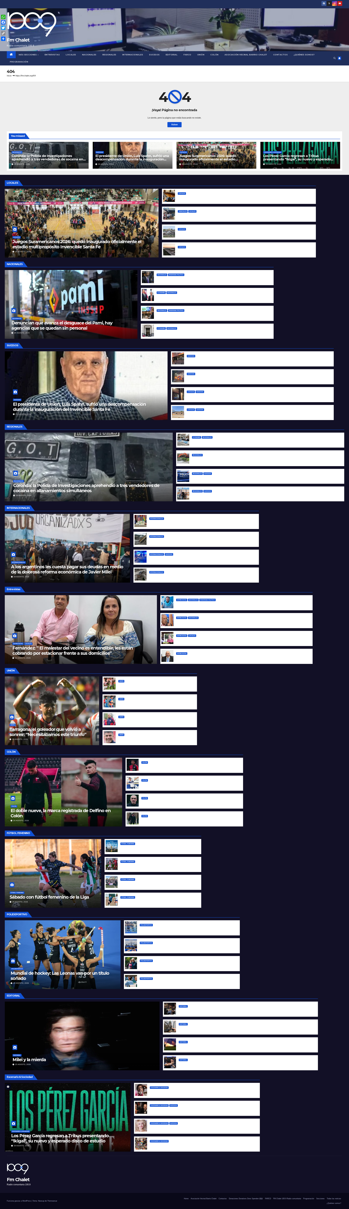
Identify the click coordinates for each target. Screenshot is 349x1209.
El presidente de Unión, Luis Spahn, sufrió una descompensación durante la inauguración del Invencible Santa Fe (132, 159)
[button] (334, 58)
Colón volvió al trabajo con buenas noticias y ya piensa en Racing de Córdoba (182, 820)
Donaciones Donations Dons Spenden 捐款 (246, 1199)
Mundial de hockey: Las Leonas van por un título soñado (60, 975)
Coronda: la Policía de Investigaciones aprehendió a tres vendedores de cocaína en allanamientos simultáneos (47, 159)
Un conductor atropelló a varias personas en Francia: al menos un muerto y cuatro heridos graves (201, 558)
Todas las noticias (334, 1199)
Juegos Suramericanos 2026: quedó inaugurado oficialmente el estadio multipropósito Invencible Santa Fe (207, 159)
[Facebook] (3, 22)
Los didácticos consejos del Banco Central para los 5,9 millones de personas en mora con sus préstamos (213, 332)
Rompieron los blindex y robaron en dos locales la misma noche (221, 396)
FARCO (187, 54)
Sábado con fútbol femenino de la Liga (49, 897)
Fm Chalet (18, 40)
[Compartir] (3, 38)
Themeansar (52, 1201)
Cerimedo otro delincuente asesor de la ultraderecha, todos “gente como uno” (192, 523)
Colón (214, 54)
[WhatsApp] (3, 17)
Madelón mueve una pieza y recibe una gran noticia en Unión (151, 721)
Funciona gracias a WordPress (19, 1201)
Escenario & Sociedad (272, 152)
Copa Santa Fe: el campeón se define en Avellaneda (148, 901)
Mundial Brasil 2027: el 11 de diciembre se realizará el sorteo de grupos (158, 848)
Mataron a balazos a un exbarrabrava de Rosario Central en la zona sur (229, 478)
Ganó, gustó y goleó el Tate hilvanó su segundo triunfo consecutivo (155, 685)
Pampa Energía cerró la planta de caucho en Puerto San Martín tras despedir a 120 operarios (241, 441)
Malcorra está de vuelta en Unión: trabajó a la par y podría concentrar (155, 739)
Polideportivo (17, 969)
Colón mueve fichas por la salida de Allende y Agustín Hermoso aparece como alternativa (189, 784)
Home (186, 1199)
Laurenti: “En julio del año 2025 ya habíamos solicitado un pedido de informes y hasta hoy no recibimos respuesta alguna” (242, 657)
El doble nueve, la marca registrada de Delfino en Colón (61, 813)
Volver (174, 124)
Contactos (280, 54)
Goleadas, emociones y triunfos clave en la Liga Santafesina (152, 866)
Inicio (9, 75)
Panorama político (176, 274)
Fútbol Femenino (17, 892)
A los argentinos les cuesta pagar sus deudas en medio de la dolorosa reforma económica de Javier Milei (67, 569)
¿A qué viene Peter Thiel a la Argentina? (178, 314)
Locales (71, 54)
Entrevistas (52, 54)
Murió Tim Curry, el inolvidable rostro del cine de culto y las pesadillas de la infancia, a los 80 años (202, 1109)
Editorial (172, 54)
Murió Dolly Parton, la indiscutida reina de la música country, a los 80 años (189, 1127)
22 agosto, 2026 (23, 658)
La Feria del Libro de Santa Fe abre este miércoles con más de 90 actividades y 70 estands (199, 1145)
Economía (161, 292)
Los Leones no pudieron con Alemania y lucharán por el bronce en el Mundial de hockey (187, 929)
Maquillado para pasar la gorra (173, 297)
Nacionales (89, 54)
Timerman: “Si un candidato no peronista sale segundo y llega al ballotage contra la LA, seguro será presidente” (236, 622)
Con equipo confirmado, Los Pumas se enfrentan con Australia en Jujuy (178, 947)
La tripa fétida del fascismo (193, 1010)
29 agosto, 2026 (22, 164)
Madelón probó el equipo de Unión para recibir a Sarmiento (150, 703)
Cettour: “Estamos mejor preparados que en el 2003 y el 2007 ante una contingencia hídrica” (226, 640)
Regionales (109, 54)
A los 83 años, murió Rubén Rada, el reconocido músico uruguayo (185, 1091)
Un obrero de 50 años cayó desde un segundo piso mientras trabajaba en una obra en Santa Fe (238, 360)
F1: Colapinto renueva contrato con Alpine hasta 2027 (168, 965)
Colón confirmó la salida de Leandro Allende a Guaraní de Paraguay (177, 766)
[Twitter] (3, 28)
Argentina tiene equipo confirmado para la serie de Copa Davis (174, 983)
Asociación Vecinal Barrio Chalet (246, 54)
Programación (19, 62)
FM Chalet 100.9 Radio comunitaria (287, 1199)
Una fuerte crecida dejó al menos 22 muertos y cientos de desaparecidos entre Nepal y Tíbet (199, 576)
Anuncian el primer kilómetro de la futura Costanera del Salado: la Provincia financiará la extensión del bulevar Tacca (241, 251)
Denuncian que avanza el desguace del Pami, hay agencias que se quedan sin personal (61, 325)
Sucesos (154, 54)
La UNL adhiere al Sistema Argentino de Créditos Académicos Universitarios (219, 197)
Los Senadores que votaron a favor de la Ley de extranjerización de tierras (219, 1028)
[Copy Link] (3, 33)
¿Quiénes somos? (304, 54)
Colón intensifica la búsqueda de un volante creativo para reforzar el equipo (182, 802)
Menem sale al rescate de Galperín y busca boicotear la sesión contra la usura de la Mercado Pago (209, 279)
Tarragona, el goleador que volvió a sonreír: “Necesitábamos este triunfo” (48, 732)
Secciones (320, 1199)
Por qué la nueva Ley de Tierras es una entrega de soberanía (211, 1046)
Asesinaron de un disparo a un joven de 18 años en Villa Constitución (229, 495)
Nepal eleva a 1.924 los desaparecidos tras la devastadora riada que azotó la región (194, 540)
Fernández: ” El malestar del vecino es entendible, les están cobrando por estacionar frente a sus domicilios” (72, 650)
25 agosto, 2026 (23, 1064)
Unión (200, 54)
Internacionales (132, 54)
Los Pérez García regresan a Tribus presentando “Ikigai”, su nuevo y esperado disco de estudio (297, 159)
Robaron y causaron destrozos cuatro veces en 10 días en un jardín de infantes (229, 414)
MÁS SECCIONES (28, 54)
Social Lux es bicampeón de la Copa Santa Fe (144, 883)
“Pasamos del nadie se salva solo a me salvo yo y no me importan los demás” (218, 604)
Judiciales (183, 211)
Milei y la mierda (29, 1059)
